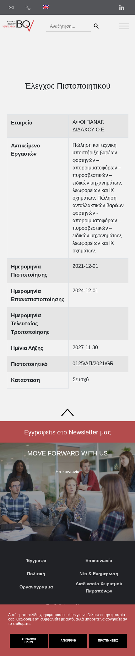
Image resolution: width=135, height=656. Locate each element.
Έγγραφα (36, 560)
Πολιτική (36, 573)
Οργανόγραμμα (36, 586)
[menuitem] (46, 7)
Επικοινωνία (98, 560)
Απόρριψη (68, 640)
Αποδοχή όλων (28, 641)
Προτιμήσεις (108, 640)
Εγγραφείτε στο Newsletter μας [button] (67, 432)
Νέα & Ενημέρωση (98, 573)
